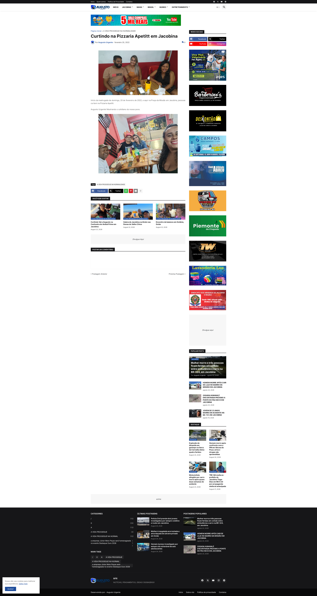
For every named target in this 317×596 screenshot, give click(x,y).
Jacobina (126, 7)
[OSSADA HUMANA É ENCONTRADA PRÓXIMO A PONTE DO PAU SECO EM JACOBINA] (195, 398)
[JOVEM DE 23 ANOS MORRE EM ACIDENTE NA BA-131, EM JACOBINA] (195, 413)
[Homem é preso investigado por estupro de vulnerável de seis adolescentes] (143, 547)
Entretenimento (180, 7)
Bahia (139, 7)
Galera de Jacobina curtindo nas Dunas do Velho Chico (137, 223)
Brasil (151, 7)
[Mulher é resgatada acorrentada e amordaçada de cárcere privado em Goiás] (143, 534)
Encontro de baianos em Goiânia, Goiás (170, 223)
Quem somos (101, 2)
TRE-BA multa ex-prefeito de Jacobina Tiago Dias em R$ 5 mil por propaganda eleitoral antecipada (217, 480)
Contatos (129, 2)
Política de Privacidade (116, 2)
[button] (218, 7)
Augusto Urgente (113, 592)
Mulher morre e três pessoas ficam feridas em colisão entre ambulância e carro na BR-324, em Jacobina (210, 521)
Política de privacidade (206, 592)
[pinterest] (225, 1)
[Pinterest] (131, 191)
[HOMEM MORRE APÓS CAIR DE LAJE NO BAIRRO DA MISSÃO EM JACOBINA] (195, 386)
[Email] (136, 191)
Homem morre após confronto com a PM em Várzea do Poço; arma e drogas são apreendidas (217, 448)
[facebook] (214, 1)
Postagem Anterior (99, 274)
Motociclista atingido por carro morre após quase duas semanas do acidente (196, 479)
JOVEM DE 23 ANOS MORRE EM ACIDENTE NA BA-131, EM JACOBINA (213, 412)
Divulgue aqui (207, 330)
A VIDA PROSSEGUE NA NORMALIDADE (119, 31)
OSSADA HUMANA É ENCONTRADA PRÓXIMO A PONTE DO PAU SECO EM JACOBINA (214, 398)
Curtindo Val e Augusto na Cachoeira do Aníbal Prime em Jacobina (103, 224)
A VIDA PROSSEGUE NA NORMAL (112, 536)
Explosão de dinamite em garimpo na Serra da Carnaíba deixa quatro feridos (196, 447)
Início (92, 2)
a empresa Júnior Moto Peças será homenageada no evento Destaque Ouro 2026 (112, 543)
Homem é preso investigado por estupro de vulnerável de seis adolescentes (164, 546)
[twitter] (218, 1)
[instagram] (219, 580)
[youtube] (222, 1)
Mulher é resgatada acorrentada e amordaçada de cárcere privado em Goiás (165, 533)
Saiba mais (23, 584)
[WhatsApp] (126, 191)
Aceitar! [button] (10, 589)
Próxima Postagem (176, 274)
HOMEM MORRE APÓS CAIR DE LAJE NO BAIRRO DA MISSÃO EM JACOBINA (214, 385)
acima (158, 499)
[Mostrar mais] (140, 191)
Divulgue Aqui (138, 239)
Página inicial (96, 31)
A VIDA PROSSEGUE (112, 532)
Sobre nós (190, 592)
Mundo (162, 7)
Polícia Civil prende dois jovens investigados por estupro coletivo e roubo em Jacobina (165, 520)
